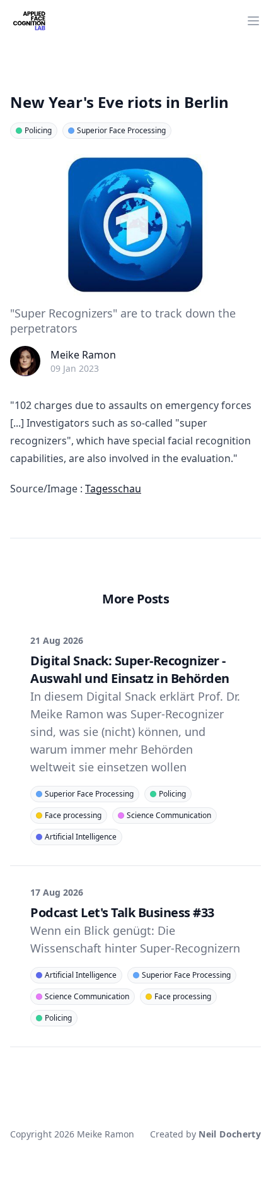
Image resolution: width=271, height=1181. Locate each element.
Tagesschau (113, 489)
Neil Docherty (230, 1134)
